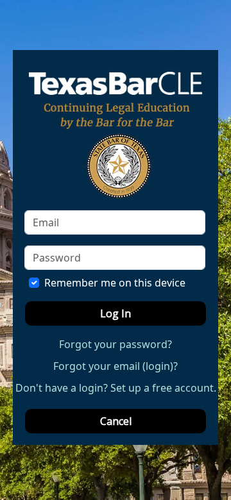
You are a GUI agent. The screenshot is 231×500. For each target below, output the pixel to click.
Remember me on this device (114, 283)
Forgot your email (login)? (115, 366)
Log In (115, 313)
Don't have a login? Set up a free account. (115, 388)
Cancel (116, 421)
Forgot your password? (115, 344)
